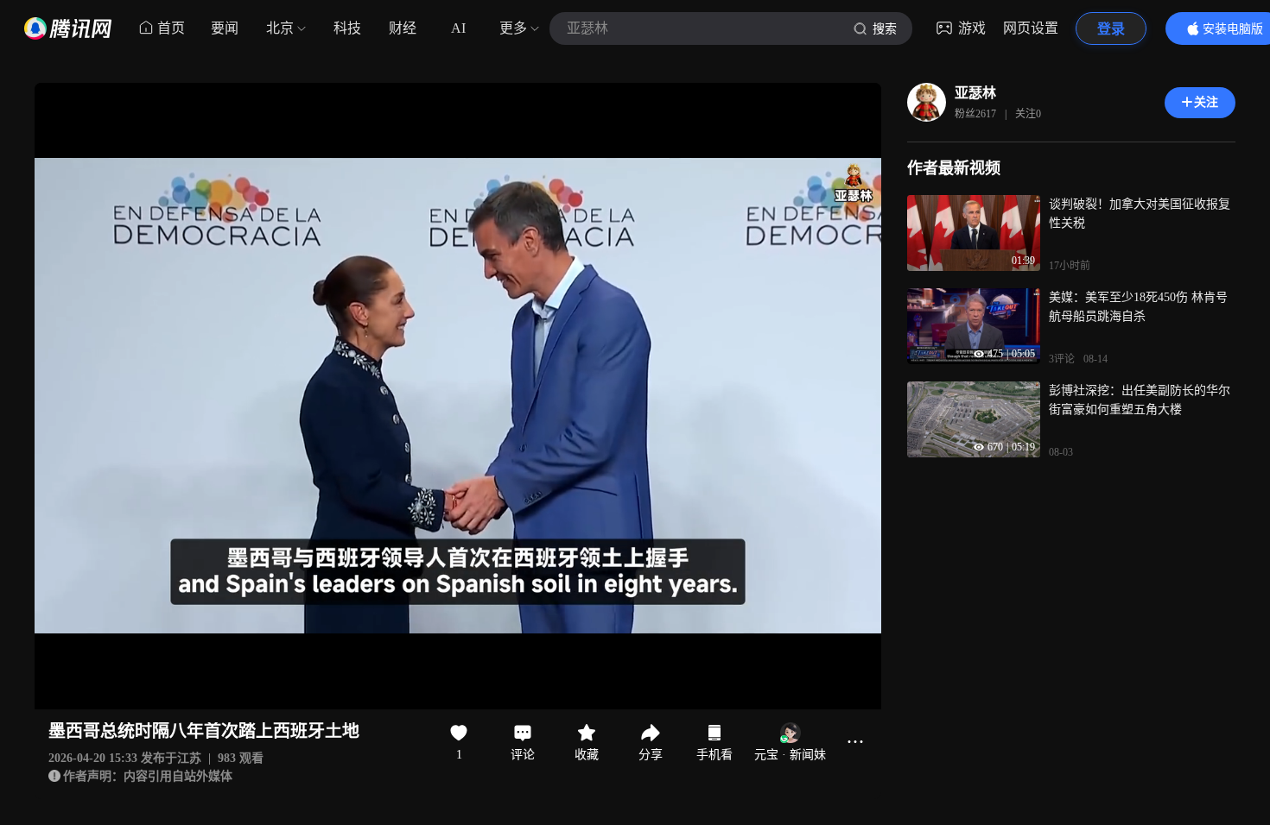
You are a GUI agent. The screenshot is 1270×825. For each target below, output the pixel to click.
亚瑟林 (975, 92)
